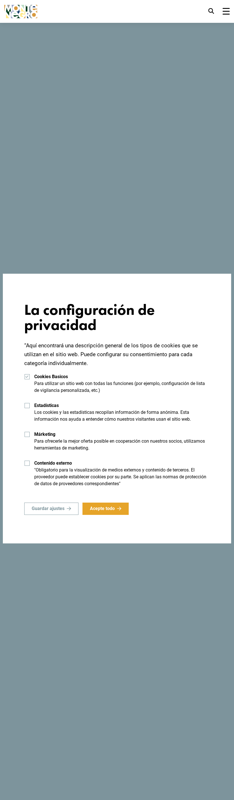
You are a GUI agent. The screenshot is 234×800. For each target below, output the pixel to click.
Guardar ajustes (48, 508)
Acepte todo (102, 508)
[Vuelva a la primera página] (20, 11)
